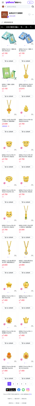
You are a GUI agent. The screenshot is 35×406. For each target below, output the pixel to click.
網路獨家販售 (8, 22)
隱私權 (17, 403)
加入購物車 (10, 61)
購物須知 (24, 398)
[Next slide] (15, 37)
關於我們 (17, 398)
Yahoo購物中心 (13, 2)
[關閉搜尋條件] (5, 6)
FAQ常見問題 (32, 27)
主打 (2, 27)
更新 (30, 394)
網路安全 (11, 403)
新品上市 (27, 27)
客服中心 (10, 398)
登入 (30, 2)
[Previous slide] (2, 37)
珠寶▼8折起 (22, 27)
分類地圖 (23, 403)
